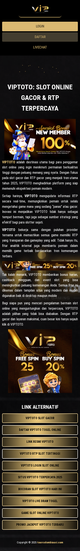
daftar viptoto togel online (40, 429)
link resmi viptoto (40, 441)
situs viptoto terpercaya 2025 (40, 477)
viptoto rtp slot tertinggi (40, 453)
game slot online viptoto (40, 513)
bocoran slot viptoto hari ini (40, 489)
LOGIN (40, 26)
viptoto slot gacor (40, 418)
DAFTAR (40, 37)
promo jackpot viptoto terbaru (40, 524)
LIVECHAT (40, 47)
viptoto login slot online (40, 465)
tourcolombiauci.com (50, 542)
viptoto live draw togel (40, 501)
